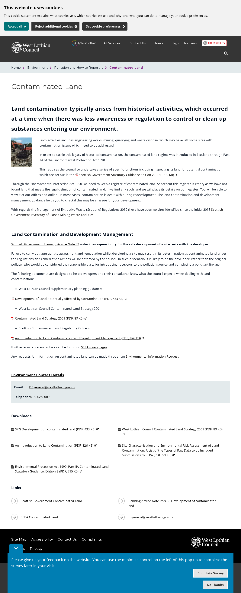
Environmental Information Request (152, 356)
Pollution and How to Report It (78, 67)
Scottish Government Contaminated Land (51, 501)
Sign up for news (184, 43)
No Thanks (215, 585)
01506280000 (40, 397)
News (159, 43)
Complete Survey (211, 573)
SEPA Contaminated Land (39, 517)
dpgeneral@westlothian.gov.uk (150, 517)
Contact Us (138, 43)
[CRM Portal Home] (84, 45)
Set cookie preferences (103, 26)
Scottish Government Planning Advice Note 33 (45, 244)
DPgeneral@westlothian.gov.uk (52, 387)
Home (16, 67)
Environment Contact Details (37, 374)
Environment (37, 67)
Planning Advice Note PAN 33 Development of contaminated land (172, 503)
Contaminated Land (126, 67)
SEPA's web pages (94, 347)
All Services (112, 43)
